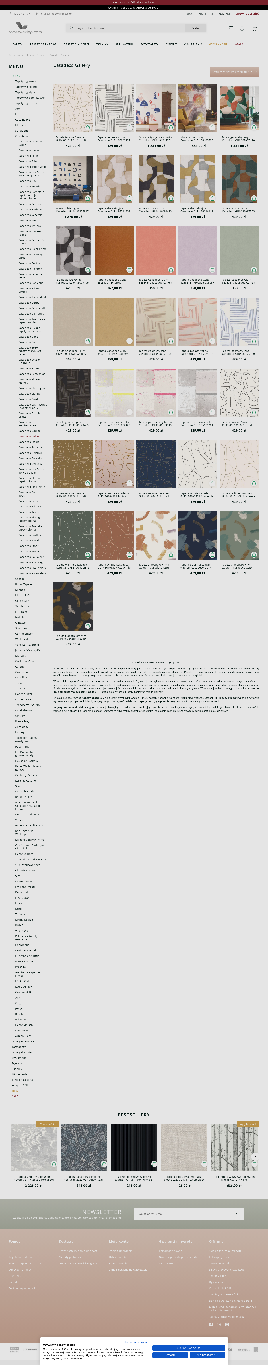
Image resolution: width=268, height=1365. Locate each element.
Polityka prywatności (136, 1341)
